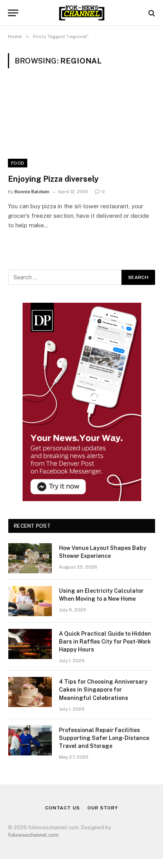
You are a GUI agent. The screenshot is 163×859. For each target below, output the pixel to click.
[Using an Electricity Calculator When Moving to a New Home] (30, 601)
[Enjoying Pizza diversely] (81, 125)
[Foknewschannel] (81, 13)
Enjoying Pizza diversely (53, 179)
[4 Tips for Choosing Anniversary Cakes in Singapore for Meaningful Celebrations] (30, 692)
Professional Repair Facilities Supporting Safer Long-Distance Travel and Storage (104, 738)
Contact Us (62, 808)
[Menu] (13, 13)
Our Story (102, 808)
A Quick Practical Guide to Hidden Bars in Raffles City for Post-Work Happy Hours (105, 641)
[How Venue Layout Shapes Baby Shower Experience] (30, 558)
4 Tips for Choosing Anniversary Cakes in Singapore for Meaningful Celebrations (103, 689)
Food (17, 163)
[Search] (151, 13)
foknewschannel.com (33, 835)
